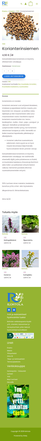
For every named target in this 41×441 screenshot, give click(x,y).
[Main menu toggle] (37, 4)
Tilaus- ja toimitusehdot (16, 359)
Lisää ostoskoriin (13, 76)
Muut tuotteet (12, 379)
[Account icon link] (26, 4)
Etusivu (4, 11)
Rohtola (5, 234)
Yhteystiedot (12, 353)
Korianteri (33, 84)
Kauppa (12, 11)
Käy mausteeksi (23, 84)
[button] (21, 4)
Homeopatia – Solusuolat (16, 371)
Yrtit (17, 11)
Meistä (9, 351)
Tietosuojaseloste (13, 362)
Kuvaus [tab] (5, 96)
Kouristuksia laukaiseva (10, 87)
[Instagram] (14, 310)
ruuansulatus (23, 87)
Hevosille (10, 382)
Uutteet (10, 374)
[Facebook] (9, 310)
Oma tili (10, 356)
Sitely (25, 436)
